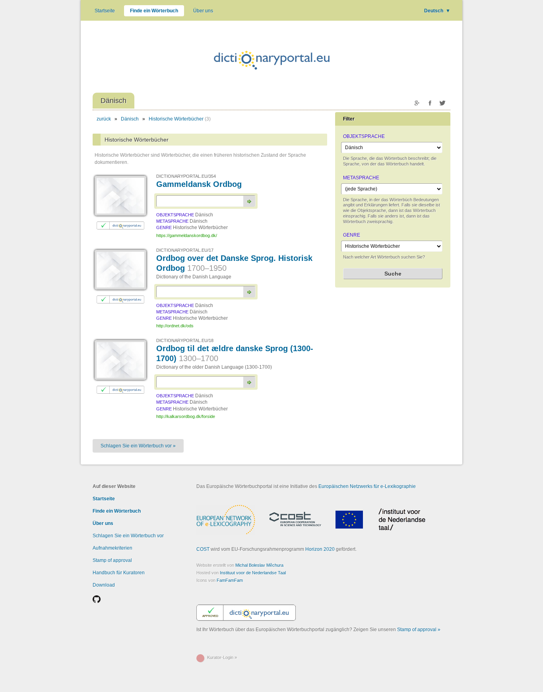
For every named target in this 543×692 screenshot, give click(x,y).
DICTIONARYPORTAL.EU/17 (184, 250)
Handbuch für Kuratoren (119, 572)
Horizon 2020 (320, 549)
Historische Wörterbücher (176, 119)
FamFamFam (230, 580)
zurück (104, 119)
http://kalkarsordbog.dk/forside (185, 416)
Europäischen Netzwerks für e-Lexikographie (367, 486)
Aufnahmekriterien (112, 548)
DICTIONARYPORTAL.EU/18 (184, 340)
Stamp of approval (112, 560)
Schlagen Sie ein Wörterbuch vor (128, 535)
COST (202, 549)
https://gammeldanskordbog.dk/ (186, 235)
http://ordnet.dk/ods (175, 325)
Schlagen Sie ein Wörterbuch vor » (138, 446)
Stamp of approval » (418, 629)
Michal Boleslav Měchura (259, 565)
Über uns (203, 11)
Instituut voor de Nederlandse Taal (253, 572)
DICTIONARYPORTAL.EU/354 (186, 176)
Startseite (105, 11)
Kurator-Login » (222, 657)
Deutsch (437, 11)
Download (104, 585)
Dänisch (130, 119)
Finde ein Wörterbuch (154, 11)
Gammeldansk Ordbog (199, 184)
